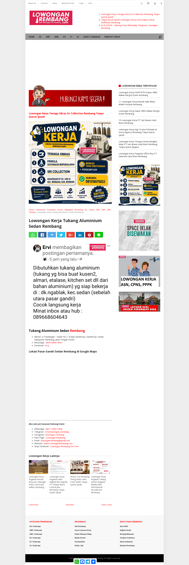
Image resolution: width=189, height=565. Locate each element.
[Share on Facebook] (42, 234)
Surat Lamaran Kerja (83, 530)
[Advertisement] (94, 60)
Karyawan (51, 209)
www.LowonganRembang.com (58, 443)
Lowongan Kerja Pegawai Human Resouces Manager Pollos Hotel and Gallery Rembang (37, 481)
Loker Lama (106, 504)
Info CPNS (124, 526)
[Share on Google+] (70, 234)
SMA (56, 36)
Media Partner (68, 3)
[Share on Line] (99, 234)
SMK (103, 209)
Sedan (91, 209)
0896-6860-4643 (54, 342)
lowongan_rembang (55, 434)
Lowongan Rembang (55, 437)
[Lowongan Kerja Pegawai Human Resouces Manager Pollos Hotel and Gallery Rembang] (38, 467)
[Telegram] (52, 234)
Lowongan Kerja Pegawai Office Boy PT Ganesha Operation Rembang (138, 155)
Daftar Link (79, 546)
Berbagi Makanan (127, 534)
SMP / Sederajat (35, 530)
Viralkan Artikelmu (127, 538)
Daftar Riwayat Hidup (83, 534)
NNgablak (69, 209)
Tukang (32, 212)
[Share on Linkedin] (80, 234)
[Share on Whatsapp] (33, 234)
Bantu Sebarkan (126, 542)
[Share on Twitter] (61, 234)
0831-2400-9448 (54, 428)
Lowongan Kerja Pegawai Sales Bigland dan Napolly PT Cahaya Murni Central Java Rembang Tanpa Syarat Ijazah (58, 484)
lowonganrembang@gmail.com (55, 440)
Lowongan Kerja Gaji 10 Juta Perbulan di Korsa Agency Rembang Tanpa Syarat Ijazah (138, 132)
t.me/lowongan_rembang (57, 431)
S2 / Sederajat (34, 546)
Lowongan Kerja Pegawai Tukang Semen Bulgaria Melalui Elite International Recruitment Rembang (98, 484)
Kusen (60, 209)
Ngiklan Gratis (125, 530)
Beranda (70, 504)
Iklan (55, 3)
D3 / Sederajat (35, 538)
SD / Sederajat (35, 526)
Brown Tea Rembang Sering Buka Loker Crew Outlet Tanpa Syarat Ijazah (79, 480)
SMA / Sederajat (35, 534)
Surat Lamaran (91, 36)
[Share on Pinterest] (89, 234)
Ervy (47, 345)
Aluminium (41, 209)
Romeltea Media (33, 563)
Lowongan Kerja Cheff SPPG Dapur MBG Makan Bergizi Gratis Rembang (138, 93)
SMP (48, 36)
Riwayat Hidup (112, 36)
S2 (78, 36)
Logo (81, 3)
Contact (44, 3)
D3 (64, 36)
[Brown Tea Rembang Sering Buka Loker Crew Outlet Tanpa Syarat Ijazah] (80, 467)
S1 (71, 36)
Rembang (79, 209)
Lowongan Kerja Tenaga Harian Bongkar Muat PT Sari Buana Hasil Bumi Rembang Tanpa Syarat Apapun (138, 144)
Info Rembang (80, 526)
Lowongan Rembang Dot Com (64, 446)
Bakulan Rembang (127, 546)
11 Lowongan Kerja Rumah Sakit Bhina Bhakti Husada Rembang (137, 103)
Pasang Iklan (80, 542)
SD (40, 36)
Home (31, 36)
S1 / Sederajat (34, 542)
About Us (32, 3)
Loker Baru (33, 504)
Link (90, 3)
